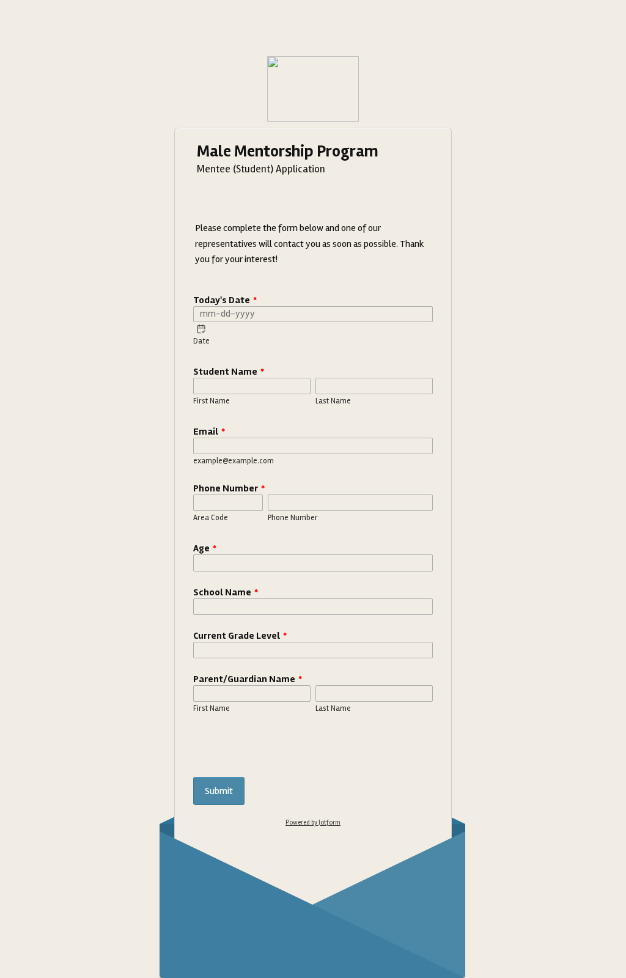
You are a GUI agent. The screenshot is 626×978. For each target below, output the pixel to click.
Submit (219, 791)
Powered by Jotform (313, 822)
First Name (211, 401)
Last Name (333, 401)
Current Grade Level (240, 636)
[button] (201, 329)
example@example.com (233, 461)
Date (201, 341)
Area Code (210, 518)
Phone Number (229, 488)
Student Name (228, 372)
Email (209, 431)
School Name (225, 592)
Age (204, 548)
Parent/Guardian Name (247, 679)
